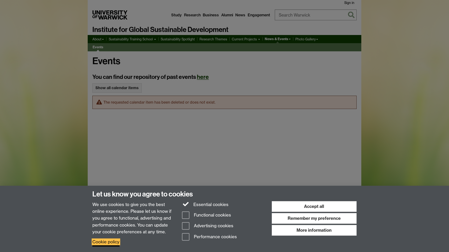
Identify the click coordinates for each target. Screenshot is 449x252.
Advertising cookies (213, 226)
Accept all (314, 206)
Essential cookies (210, 204)
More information (314, 230)
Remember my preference (314, 218)
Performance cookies (215, 237)
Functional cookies (212, 215)
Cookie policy (105, 242)
